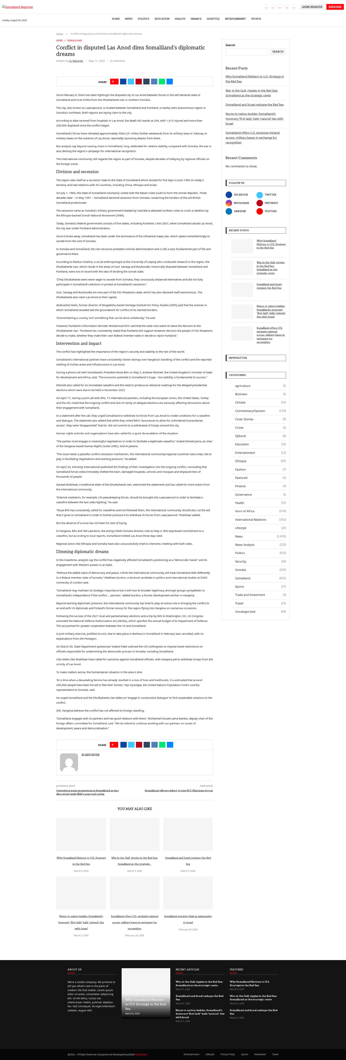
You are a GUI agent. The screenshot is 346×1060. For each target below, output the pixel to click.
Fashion (260, 469)
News (128, 18)
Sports (256, 18)
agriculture (260, 386)
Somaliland (260, 578)
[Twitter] (273, 6)
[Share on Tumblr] (146, 81)
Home (116, 18)
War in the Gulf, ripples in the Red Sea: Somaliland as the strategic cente (271, 268)
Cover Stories (260, 419)
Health (180, 18)
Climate (260, 402)
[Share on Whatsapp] (162, 81)
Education (162, 18)
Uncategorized (260, 612)
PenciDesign (140, 1054)
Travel (260, 603)
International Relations (260, 520)
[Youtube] (293, 6)
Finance (196, 18)
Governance (260, 495)
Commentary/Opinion (260, 411)
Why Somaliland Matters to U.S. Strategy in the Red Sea (271, 244)
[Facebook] (266, 6)
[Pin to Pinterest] (139, 81)
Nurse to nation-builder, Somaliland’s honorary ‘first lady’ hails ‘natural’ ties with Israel (81, 922)
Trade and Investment (260, 595)
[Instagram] (280, 6)
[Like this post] (115, 81)
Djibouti (260, 436)
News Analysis (260, 545)
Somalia (260, 570)
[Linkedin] (286, 6)
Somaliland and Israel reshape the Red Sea (255, 105)
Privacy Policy (227, 1054)
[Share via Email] (170, 81)
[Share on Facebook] (123, 81)
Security (260, 561)
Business (260, 394)
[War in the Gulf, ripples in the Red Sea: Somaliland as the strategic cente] (134, 834)
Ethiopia (260, 461)
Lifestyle (213, 18)
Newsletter (260, 1054)
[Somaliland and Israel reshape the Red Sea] (188, 834)
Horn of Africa (260, 511)
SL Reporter (76, 61)
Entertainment (235, 18)
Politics (143, 18)
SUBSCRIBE (335, 6)
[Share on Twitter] (131, 81)
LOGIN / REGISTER (312, 6)
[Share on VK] (154, 81)
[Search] (342, 20)
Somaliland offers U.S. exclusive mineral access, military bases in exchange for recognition (134, 922)
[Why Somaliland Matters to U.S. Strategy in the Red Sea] (81, 834)
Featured (260, 478)
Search (230, 45)
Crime (260, 428)
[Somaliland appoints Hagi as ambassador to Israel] (188, 893)
